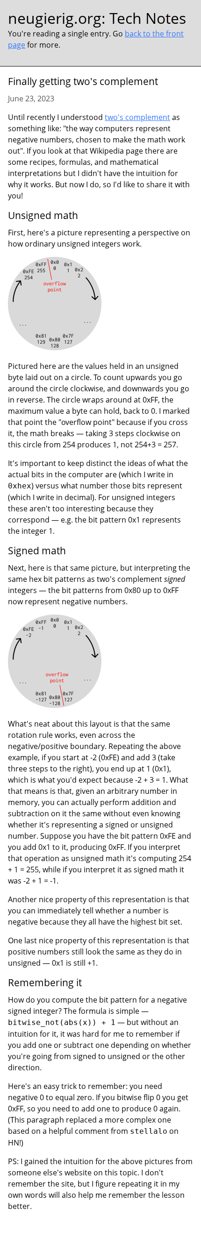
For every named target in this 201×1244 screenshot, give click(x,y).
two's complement (137, 117)
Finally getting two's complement (83, 81)
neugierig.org (54, 18)
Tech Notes (147, 18)
